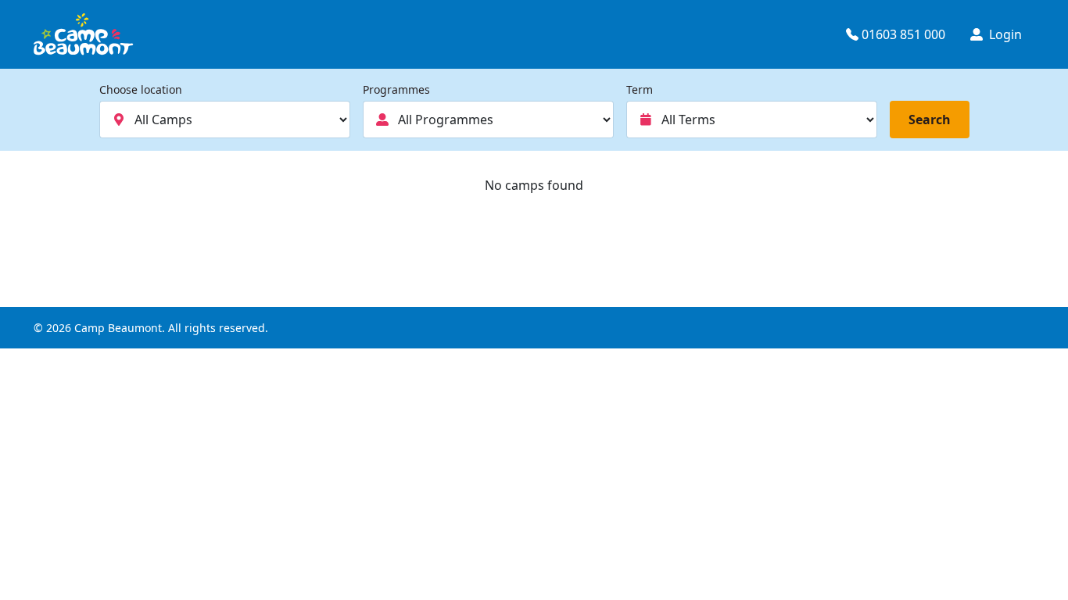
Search (930, 119)
